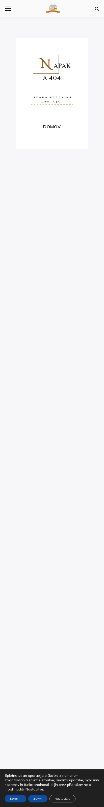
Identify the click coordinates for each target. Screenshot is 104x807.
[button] (8, 9)
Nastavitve (34, 789)
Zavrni (37, 798)
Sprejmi (15, 798)
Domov (52, 126)
